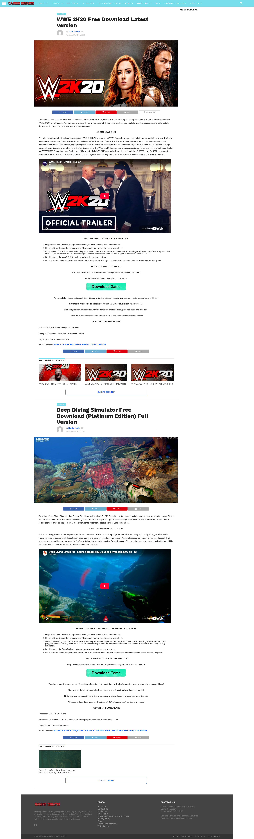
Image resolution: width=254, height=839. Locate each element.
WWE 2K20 (59, 345)
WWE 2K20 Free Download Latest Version (85, 345)
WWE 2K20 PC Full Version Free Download (105, 384)
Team (157, 3)
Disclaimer (72, 3)
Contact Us (57, 3)
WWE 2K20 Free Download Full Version (58, 384)
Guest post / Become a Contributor (115, 3)
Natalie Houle (74, 428)
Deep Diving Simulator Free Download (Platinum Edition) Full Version (112, 731)
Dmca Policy (87, 3)
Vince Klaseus (74, 31)
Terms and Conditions (175, 3)
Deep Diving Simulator (65, 731)
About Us (43, 3)
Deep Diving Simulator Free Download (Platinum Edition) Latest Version (57, 771)
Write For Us (196, 3)
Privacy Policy (144, 3)
